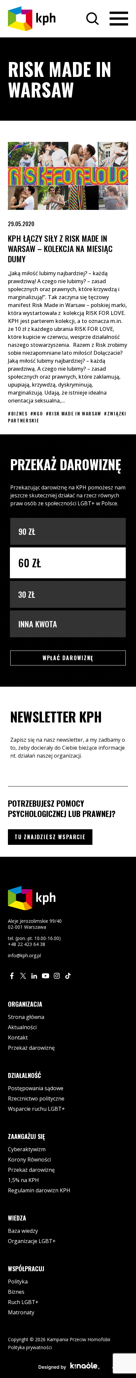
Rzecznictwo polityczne (36, 1098)
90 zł (26, 531)
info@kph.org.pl (24, 955)
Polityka (18, 1281)
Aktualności (22, 1027)
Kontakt (18, 1037)
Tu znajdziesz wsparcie (50, 837)
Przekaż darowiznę (31, 1047)
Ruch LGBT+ (23, 1302)
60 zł (29, 562)
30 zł (26, 594)
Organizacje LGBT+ (32, 1241)
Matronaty (21, 1312)
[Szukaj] (92, 18)
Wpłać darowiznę (79, 658)
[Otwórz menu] (119, 19)
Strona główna (26, 1017)
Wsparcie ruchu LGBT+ (36, 1108)
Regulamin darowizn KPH (39, 1190)
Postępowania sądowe (35, 1088)
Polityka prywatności (30, 1347)
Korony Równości (29, 1159)
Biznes (16, 1291)
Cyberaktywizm (27, 1149)
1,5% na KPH (23, 1180)
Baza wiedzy (23, 1230)
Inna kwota (37, 624)
